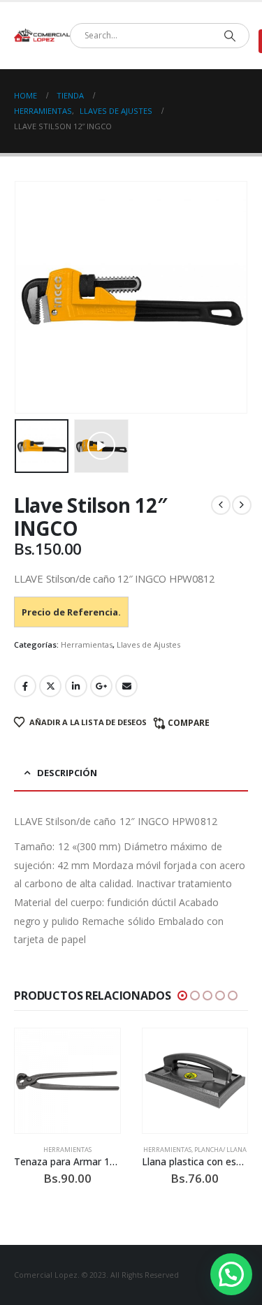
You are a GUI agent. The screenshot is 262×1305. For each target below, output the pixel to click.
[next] (242, 505)
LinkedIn (76, 686)
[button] (101, 446)
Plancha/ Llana (220, 1149)
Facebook (25, 686)
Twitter (50, 686)
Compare (189, 723)
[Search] (229, 36)
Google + (101, 686)
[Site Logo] (42, 36)
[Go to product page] (67, 1081)
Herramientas (86, 644)
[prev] (221, 505)
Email (126, 686)
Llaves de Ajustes (148, 644)
